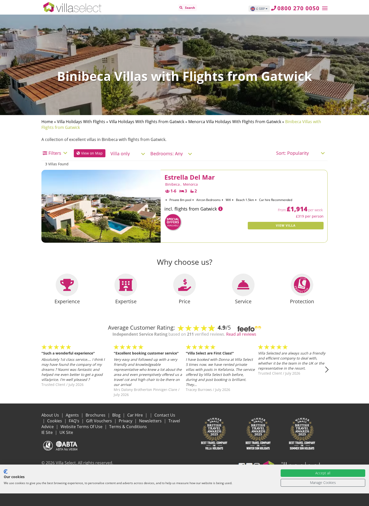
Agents (73, 415)
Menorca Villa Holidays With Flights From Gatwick (234, 121)
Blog (116, 415)
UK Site (66, 432)
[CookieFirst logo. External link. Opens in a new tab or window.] (6, 471)
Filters (54, 153)
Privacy (126, 421)
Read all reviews (241, 334)
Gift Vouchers (99, 421)
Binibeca (172, 184)
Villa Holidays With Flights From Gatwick (146, 121)
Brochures (96, 415)
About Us (50, 415)
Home (47, 121)
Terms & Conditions (128, 426)
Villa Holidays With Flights (81, 121)
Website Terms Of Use (81, 426)
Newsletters (151, 421)
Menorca (190, 184)
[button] (156, 203)
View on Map (91, 153)
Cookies (55, 421)
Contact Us (164, 415)
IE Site (47, 432)
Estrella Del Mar (189, 177)
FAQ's (74, 421)
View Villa (285, 225)
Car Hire (135, 415)
